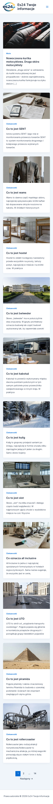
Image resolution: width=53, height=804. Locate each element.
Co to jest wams (16, 192)
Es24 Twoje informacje (26, 7)
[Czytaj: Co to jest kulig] (26, 414)
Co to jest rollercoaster (20, 739)
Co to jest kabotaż (17, 373)
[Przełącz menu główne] (47, 7)
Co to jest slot (15, 497)
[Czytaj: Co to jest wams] (26, 169)
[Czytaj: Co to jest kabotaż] (26, 350)
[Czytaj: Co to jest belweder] (26, 290)
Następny (26, 778)
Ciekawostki (11, 124)
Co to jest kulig (15, 437)
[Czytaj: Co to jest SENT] (26, 105)
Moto (8, 53)
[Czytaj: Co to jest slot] (26, 475)
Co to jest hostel (16, 253)
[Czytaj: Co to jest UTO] (26, 595)
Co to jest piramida (18, 679)
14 (35, 773)
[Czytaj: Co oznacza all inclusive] (26, 535)
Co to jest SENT (16, 128)
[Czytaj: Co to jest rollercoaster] (26, 716)
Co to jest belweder (18, 313)
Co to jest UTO (15, 618)
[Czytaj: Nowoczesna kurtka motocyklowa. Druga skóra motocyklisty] (26, 35)
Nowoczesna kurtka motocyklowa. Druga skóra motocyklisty (22, 61)
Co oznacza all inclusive (21, 558)
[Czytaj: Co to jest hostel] (26, 230)
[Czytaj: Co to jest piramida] (26, 656)
